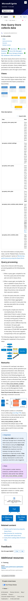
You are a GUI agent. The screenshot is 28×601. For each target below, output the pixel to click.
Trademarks (4, 599)
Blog (22, 592)
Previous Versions (14, 592)
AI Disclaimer (4, 592)
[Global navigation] (1, 16)
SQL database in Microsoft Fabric (11, 55)
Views (3, 39)
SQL (6, 20)
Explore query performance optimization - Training (12, 567)
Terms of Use (20, 596)
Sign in (25, 17)
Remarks (4, 43)
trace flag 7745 (17, 413)
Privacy (10, 594)
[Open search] (20, 16)
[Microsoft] (14, 17)
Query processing (7, 41)
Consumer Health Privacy (7, 596)
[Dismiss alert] (25, 2)
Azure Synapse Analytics (16, 53)
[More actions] (25, 20)
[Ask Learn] (22, 20)
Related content (6, 45)
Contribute (4, 594)
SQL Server (12, 20)
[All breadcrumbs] (2, 20)
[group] (14, 183)
